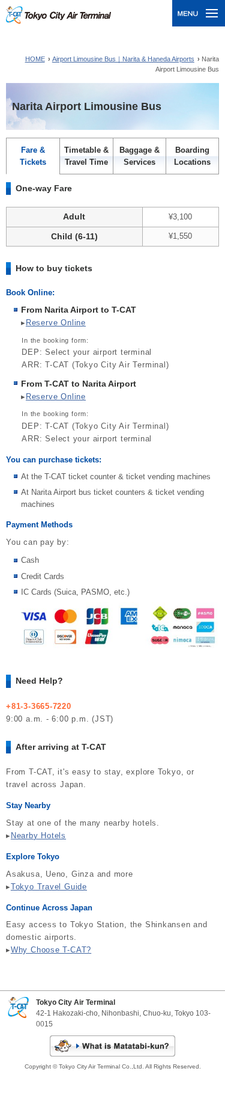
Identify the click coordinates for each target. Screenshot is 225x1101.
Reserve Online (56, 322)
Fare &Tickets (33, 156)
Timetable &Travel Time (86, 156)
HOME (35, 59)
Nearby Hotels (38, 835)
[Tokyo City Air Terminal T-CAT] (58, 17)
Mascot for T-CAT (112, 1046)
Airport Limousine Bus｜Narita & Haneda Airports (123, 59)
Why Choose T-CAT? (51, 949)
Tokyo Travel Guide (49, 886)
